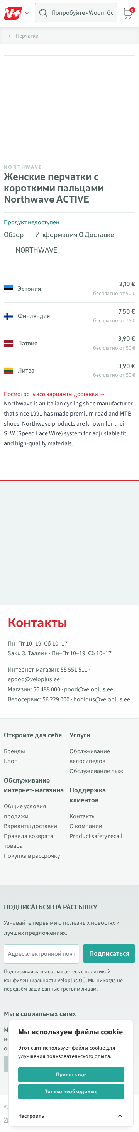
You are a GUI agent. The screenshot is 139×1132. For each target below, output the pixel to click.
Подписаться (109, 953)
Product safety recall (96, 836)
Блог (10, 761)
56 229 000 (56, 699)
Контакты (83, 816)
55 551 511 (74, 669)
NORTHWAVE (23, 167)
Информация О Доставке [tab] (74, 234)
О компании (86, 826)
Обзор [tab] (14, 234)
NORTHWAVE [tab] (36, 250)
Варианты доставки (30, 826)
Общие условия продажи (25, 811)
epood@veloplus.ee (34, 679)
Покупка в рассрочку (32, 856)
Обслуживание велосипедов (90, 756)
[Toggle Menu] (16, 13)
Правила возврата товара (28, 841)
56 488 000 (46, 689)
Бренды (14, 751)
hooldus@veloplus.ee (101, 699)
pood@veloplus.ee (88, 689)
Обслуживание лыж (96, 771)
